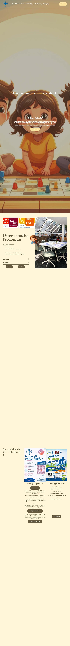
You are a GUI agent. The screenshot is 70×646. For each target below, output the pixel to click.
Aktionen (32, 4)
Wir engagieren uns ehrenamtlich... (35, 511)
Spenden (37, 4)
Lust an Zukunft (35, 487)
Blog (13, 3)
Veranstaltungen (45, 3)
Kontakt (47, 4)
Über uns (43, 4)
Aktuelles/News (29, 3)
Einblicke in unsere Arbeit (35, 521)
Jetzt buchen (62, 4)
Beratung (21, 266)
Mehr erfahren (35, 129)
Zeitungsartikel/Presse (19, 3)
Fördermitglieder (37, 3)
